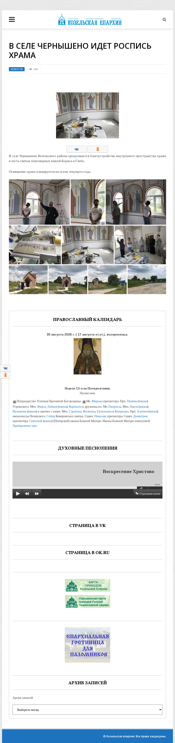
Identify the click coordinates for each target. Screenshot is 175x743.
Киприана (122, 411)
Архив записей (23, 698)
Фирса (41, 406)
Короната (75, 406)
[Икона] (87, 355)
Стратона (75, 411)
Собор (50, 416)
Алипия (142, 411)
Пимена (132, 401)
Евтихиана (104, 411)
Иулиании (19, 411)
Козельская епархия (120, 736)
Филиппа (89, 411)
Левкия (52, 406)
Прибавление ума (24, 425)
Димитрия (140, 416)
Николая (100, 416)
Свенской (35, 421)
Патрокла (114, 406)
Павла (134, 406)
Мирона (97, 401)
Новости (17, 69)
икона (143, 401)
